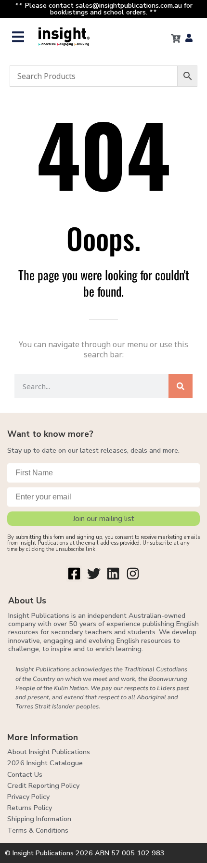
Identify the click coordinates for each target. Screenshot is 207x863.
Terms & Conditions (37, 830)
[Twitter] (94, 573)
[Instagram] (133, 573)
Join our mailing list (103, 518)
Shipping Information (39, 819)
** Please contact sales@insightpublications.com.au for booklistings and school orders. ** (104, 8)
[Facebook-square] (74, 573)
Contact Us (24, 774)
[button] (18, 36)
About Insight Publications (48, 752)
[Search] (180, 386)
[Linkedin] (113, 573)
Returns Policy (29, 807)
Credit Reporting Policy (43, 785)
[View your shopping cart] (176, 38)
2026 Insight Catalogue (45, 763)
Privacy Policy (28, 796)
